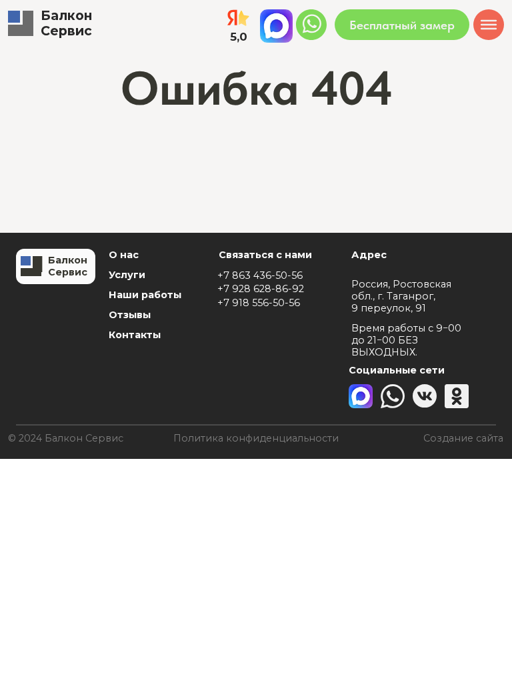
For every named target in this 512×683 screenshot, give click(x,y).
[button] (402, 24)
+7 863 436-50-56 (260, 275)
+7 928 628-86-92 (260, 289)
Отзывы (130, 315)
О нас (124, 255)
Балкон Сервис (66, 23)
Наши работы (145, 295)
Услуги (127, 275)
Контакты (135, 335)
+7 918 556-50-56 (258, 303)
